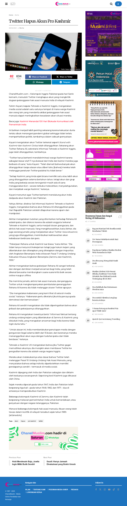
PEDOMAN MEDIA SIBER (58, 489)
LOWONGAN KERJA (34, 492)
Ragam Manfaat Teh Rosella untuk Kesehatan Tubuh (106, 230)
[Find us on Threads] (118, 489)
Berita (17, 15)
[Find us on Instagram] (105, 489)
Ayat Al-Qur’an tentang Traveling (106, 319)
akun (16, 421)
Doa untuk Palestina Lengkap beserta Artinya (104, 299)
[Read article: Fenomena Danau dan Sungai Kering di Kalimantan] (103, 200)
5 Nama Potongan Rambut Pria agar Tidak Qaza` (105, 309)
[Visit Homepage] (62, 3)
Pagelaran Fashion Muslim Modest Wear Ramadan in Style (106, 251)
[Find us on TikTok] (114, 489)
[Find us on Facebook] (96, 489)
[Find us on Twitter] (100, 489)
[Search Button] (111, 3)
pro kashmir (32, 421)
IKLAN (27, 489)
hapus (23, 421)
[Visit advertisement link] (43, 438)
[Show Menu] (6, 3)
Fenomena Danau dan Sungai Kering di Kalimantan (98, 217)
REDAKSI (74, 489)
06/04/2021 (13, 28)
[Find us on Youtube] (109, 489)
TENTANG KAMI (39, 489)
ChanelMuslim (10, 494)
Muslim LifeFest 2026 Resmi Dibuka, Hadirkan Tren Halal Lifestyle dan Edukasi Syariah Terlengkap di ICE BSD (104, 275)
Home (11, 15)
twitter (41, 421)
